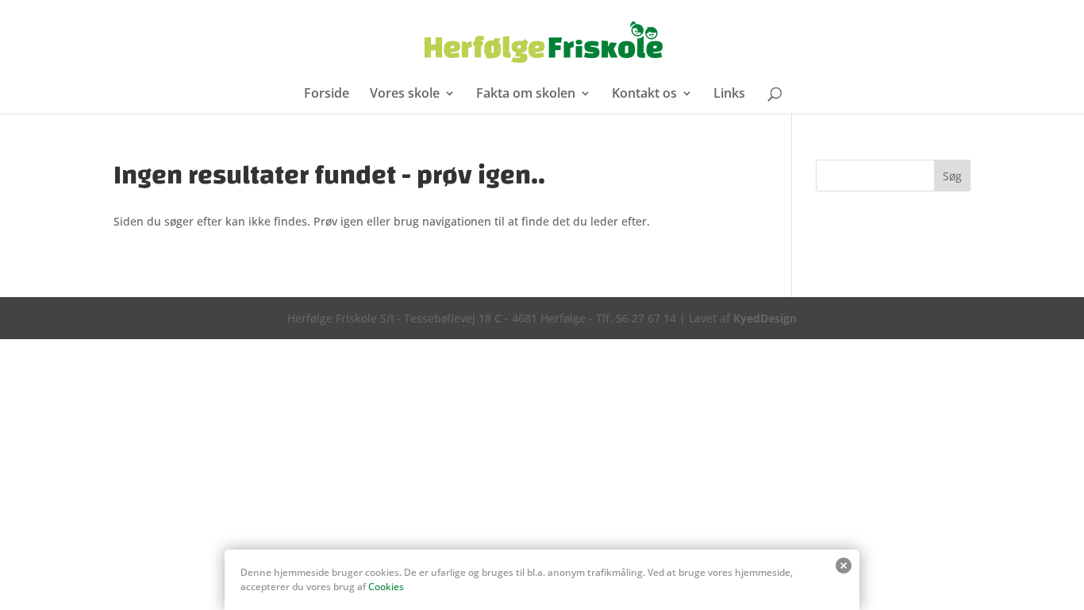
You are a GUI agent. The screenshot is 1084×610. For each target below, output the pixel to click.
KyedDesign (765, 318)
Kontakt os (644, 94)
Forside (326, 94)
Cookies (386, 586)
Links (729, 94)
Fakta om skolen (525, 94)
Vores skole (405, 94)
